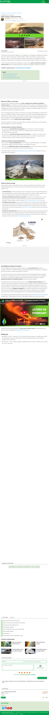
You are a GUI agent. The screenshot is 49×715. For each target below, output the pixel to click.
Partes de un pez (6, 633)
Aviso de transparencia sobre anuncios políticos (10, 713)
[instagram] (6, 708)
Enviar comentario (42, 678)
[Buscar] (47, 2)
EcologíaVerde (3, 13)
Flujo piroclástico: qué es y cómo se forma (25, 151)
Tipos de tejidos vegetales (8, 627)
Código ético (21, 713)
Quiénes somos (18, 712)
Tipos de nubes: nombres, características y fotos (13, 635)
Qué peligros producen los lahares (12, 78)
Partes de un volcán (26, 207)
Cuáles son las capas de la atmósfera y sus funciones (14, 623)
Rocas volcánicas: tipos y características (33, 200)
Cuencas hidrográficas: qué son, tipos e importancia (13, 629)
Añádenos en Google (43, 51)
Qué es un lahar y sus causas (10, 74)
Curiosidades (8, 13)
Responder (3, 697)
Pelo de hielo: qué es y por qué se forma (41, 650)
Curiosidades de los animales (15, 567)
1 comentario (21, 18)
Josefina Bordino (8, 20)
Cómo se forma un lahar (9, 76)
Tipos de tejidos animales (8, 631)
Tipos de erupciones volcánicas (24, 216)
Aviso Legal (24, 712)
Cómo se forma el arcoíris (40, 643)
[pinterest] (11, 708)
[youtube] (8, 708)
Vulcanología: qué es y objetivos (23, 68)
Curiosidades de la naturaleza (16, 13)
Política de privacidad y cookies (32, 712)
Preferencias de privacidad (43, 712)
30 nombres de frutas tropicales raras (10, 625)
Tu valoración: (16, 674)
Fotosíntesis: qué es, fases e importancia (11, 621)
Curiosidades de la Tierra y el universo (31, 567)
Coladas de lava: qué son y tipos (39, 295)
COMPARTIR (43, 2)
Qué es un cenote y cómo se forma (17, 643)
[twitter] (3, 708)
